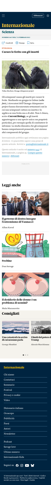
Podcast (8, 442)
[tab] (23, 355)
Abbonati (15, 156)
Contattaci (9, 380)
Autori (7, 429)
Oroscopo (9, 413)
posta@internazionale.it (37, 144)
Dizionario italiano (13, 408)
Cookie (32, 480)
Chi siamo (9, 375)
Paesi (6, 424)
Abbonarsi (38, 16)
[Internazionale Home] (15, 367)
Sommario (9, 385)
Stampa (22, 43)
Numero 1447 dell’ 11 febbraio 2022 (16, 37)
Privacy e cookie (12, 395)
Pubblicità (9, 418)
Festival (8, 390)
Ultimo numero (12, 452)
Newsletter (9, 434)
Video (7, 400)
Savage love (10, 447)
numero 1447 (34, 150)
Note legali (24, 480)
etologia (7, 48)
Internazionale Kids (14, 457)
